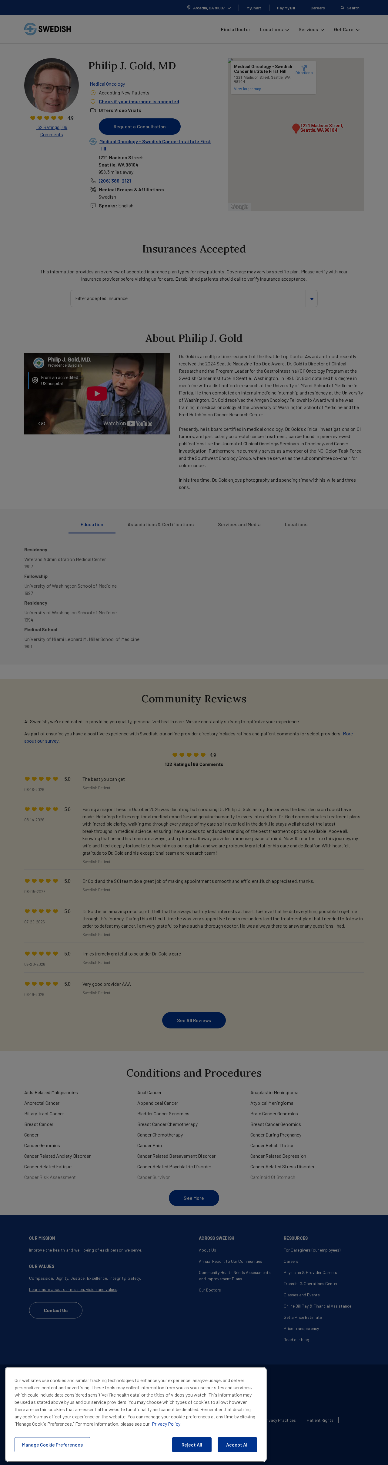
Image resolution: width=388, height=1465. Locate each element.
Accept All (237, 1444)
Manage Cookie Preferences (52, 1444)
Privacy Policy (166, 1424)
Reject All (192, 1444)
